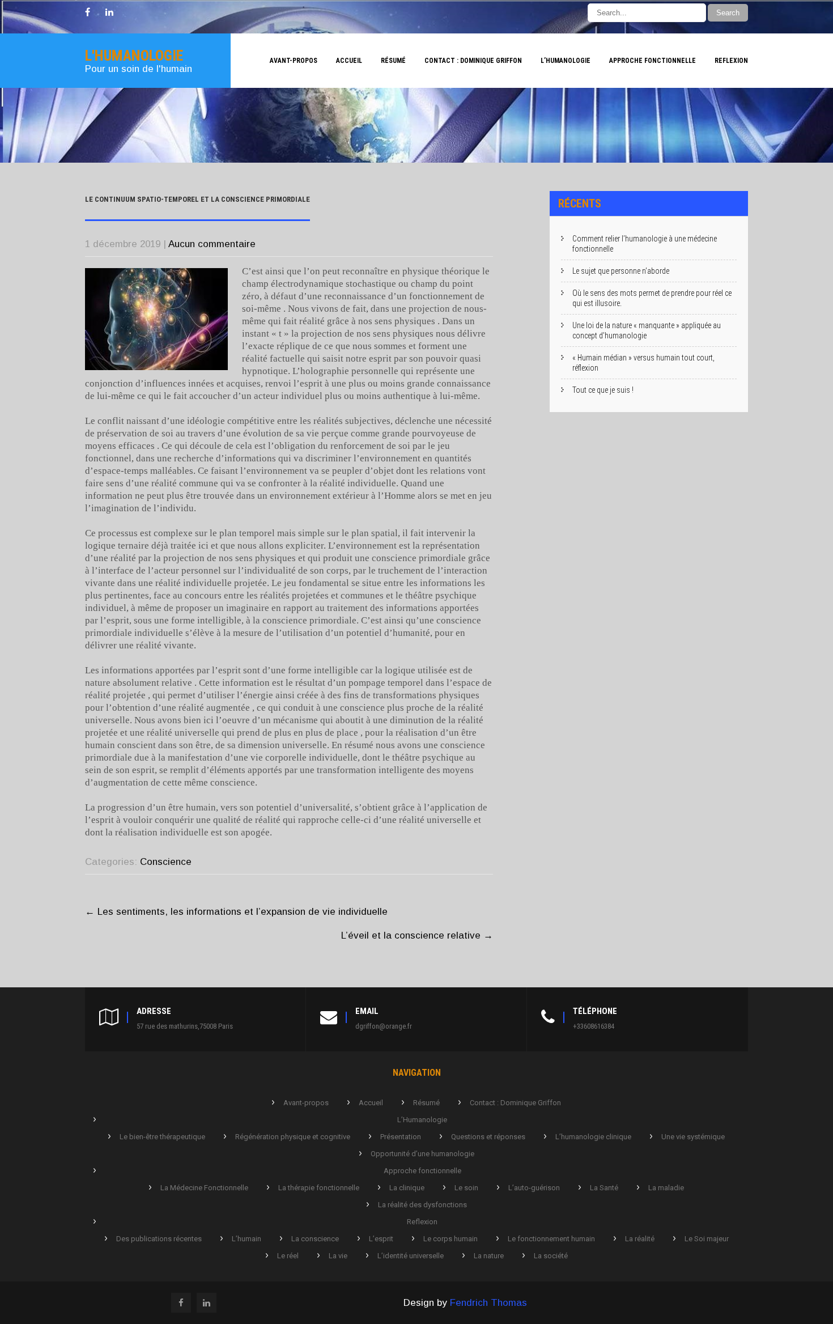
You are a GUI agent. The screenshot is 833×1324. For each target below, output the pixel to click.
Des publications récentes (159, 1238)
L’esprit (381, 1238)
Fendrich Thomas (488, 1302)
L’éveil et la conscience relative (417, 935)
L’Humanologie (565, 61)
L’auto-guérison (534, 1187)
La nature (489, 1255)
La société (551, 1255)
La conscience (315, 1238)
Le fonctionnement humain (551, 1238)
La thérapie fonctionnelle (318, 1187)
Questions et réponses (488, 1136)
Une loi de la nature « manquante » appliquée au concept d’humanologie (646, 330)
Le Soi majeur (707, 1238)
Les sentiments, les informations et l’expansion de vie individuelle (236, 911)
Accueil (349, 61)
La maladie (666, 1187)
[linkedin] (109, 12)
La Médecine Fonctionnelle (204, 1187)
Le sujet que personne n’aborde (620, 270)
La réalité (639, 1238)
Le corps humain (450, 1238)
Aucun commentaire (212, 244)
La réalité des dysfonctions (422, 1204)
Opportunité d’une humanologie (422, 1153)
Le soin (466, 1187)
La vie (338, 1255)
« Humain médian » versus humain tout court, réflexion (643, 362)
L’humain (246, 1238)
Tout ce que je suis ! (603, 389)
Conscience (166, 861)
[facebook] (87, 12)
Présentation (400, 1136)
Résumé (393, 61)
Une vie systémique (693, 1136)
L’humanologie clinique (593, 1136)
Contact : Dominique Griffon (473, 61)
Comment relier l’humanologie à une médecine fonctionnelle (644, 243)
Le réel (288, 1255)
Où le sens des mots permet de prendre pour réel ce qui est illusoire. (652, 298)
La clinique (406, 1187)
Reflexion (731, 61)
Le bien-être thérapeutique (162, 1136)
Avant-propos (293, 61)
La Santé (604, 1187)
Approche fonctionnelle (652, 61)
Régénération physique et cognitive (292, 1136)
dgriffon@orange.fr (383, 1026)
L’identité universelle (410, 1255)
